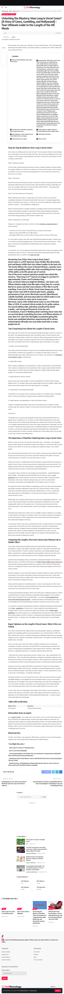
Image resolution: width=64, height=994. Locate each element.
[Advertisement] (32, 2)
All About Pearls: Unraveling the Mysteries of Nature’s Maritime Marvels (34, 858)
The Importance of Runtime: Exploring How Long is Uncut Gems (21, 130)
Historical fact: (42, 139)
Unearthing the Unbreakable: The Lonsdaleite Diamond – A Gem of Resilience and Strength (35, 867)
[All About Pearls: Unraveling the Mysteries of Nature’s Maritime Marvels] (21, 859)
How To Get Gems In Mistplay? (18, 750)
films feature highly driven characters (50, 562)
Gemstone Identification (31, 872)
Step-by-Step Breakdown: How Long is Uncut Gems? (21, 60)
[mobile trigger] (3, 7)
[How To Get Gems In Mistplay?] (24, 905)
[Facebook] (24, 882)
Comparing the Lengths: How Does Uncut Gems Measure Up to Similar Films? (47, 130)
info (14, 14)
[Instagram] (24, 888)
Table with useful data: (44, 134)
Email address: (6, 970)
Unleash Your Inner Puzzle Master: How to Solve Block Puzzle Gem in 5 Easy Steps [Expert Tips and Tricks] (55, 915)
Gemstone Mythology (31, 853)
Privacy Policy (23, 990)
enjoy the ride (34, 255)
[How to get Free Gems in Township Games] (21, 842)
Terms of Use (33, 990)
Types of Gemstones (31, 862)
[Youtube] (40, 888)
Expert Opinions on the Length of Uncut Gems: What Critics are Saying (21, 135)
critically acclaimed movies (48, 224)
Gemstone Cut (6, 14)
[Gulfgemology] (32, 7)
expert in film (16, 717)
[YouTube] (61, 987)
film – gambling (17, 608)
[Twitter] (40, 882)
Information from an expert (19, 139)
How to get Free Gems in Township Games (21, 748)
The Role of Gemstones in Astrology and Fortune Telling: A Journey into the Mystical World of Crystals (36, 849)
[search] (61, 7)
